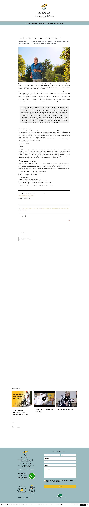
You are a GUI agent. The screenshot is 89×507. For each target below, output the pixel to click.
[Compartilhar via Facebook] (19, 216)
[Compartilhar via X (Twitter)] (22, 216)
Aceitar (82, 504)
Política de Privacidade (59, 504)
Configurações (75, 504)
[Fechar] (87, 505)
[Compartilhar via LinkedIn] (26, 216)
